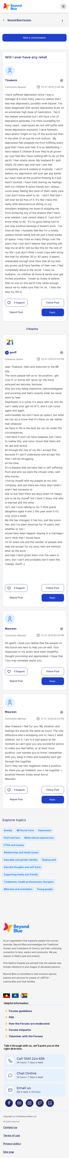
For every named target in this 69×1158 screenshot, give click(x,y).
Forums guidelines (20, 1011)
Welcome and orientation (18, 889)
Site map (8, 1152)
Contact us (10, 1127)
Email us (24, 1088)
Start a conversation (34, 37)
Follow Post (52, 302)
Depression (44, 830)
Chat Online (26, 1073)
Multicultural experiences (39, 837)
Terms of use (11, 1135)
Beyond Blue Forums (14, 6)
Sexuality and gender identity (20, 859)
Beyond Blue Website (18, 928)
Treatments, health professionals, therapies (29, 881)
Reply (52, 312)
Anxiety (8, 830)
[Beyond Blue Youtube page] (19, 1104)
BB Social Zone (25, 830)
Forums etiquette (20, 1029)
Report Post (16, 312)
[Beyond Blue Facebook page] (9, 1104)
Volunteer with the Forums (26, 1036)
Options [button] (64, 20)
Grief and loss (12, 837)
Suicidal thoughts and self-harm (22, 867)
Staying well (49, 859)
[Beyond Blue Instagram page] (29, 1104)
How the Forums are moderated (29, 1023)
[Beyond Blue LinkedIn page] (50, 1104)
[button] (9, 302)
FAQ (11, 1017)
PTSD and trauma (14, 845)
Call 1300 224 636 (30, 1059)
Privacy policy (12, 1143)
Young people (45, 889)
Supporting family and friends (21, 874)
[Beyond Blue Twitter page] (40, 1104)
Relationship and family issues (21, 852)
